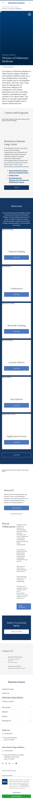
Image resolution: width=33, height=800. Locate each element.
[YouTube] (16, 763)
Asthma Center (14, 175)
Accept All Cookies (16, 796)
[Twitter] (13, 763)
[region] (16, 788)
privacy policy (24, 784)
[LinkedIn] (9, 763)
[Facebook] (2, 763)
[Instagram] (6, 763)
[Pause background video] (29, 14)
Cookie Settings (16, 792)
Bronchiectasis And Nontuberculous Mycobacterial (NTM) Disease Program (19, 180)
